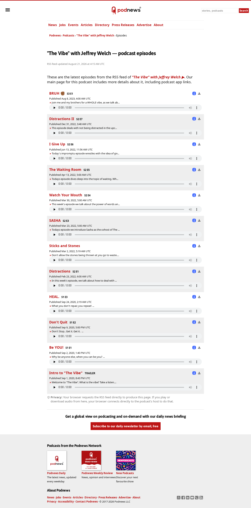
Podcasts (68, 35)
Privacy (51, 501)
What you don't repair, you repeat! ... (73, 306)
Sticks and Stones (64, 245)
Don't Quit (58, 322)
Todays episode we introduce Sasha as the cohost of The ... (86, 229)
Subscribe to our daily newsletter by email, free (125, 426)
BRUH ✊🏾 (57, 93)
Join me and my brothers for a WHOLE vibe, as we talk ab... (86, 102)
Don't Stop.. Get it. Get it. (66, 331)
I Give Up (57, 144)
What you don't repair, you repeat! (71, 306)
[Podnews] (114, 10)
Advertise (144, 25)
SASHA (55, 220)
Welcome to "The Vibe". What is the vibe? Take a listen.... (84, 382)
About (158, 25)
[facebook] (183, 499)
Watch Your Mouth (65, 195)
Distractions (59, 271)
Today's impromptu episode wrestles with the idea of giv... (85, 153)
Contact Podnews (86, 501)
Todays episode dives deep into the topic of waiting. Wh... (85, 179)
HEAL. (54, 296)
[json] (197, 499)
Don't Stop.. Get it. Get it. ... (67, 331)
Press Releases (123, 25)
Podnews (55, 35)
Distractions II (61, 118)
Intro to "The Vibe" (66, 372)
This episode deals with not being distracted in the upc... (84, 128)
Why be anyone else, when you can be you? (77, 357)
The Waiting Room (65, 169)
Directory (102, 25)
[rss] (201, 499)
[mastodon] (179, 499)
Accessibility (66, 501)
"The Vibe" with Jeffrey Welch (95, 35)
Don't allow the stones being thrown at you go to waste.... (85, 255)
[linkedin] (188, 499)
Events (73, 25)
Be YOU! (56, 347)
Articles (87, 25)
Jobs (62, 25)
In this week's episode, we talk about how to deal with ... (84, 280)
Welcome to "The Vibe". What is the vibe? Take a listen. (82, 382)
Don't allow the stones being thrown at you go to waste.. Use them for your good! (97, 255)
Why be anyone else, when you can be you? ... (78, 357)
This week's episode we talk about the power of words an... (86, 204)
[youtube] (192, 499)
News (52, 25)
